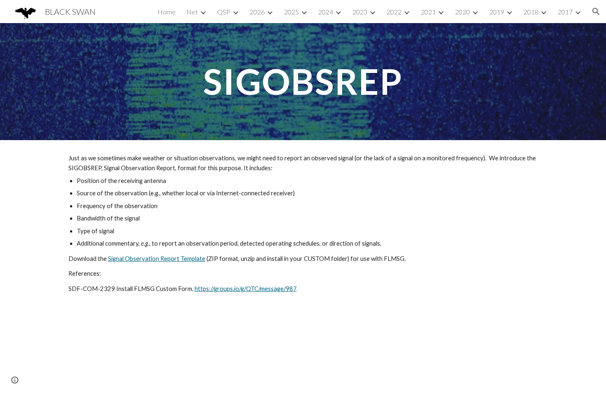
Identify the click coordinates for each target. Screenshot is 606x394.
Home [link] (166, 12)
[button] (596, 11)
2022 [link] (394, 12)
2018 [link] (531, 12)
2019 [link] (496, 12)
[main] (303, 81)
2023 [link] (359, 12)
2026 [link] (257, 12)
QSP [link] (223, 12)
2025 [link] (291, 12)
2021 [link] (428, 12)
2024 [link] (325, 12)
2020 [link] (462, 12)
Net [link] (192, 12)
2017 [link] (565, 12)
